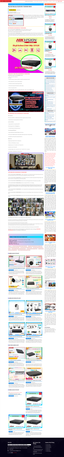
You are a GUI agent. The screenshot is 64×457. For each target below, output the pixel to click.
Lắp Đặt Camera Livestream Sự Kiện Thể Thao (50, 220)
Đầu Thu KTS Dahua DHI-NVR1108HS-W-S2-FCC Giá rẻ (17, 268)
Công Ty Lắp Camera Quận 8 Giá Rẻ (50, 243)
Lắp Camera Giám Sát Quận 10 (50, 288)
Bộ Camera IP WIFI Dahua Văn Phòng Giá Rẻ (15, 336)
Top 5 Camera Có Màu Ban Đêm (50, 81)
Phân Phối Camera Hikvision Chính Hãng (50, 312)
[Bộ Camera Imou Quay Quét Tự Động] (15, 392)
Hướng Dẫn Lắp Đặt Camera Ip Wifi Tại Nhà (50, 267)
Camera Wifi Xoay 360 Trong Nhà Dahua (50, 97)
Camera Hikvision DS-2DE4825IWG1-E (48, 51)
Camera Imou (48, 448)
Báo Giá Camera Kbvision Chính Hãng (14, 247)
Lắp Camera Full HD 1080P (49, 103)
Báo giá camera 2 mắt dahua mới (50, 86)
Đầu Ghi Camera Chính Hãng (13, 4)
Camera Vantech (48, 451)
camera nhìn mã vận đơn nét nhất (50, 79)
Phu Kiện (50, 1)
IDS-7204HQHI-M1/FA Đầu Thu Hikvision (15, 360)
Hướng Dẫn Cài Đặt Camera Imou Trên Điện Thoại (35, 246)
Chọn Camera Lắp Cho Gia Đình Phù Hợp (26, 247)
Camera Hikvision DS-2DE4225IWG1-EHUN (48, 68)
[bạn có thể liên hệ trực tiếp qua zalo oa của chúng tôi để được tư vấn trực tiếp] (8, 452)
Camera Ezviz (48, 449)
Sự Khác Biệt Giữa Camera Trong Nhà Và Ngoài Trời (50, 193)
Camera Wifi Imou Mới (48, 108)
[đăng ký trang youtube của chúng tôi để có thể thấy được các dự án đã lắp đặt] (12, 452)
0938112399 (60, 1)
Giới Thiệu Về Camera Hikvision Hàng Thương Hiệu (19, 246)
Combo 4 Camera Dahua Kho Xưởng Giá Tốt (33, 336)
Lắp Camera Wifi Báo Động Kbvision (49, 100)
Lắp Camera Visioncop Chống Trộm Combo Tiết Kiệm (49, 117)
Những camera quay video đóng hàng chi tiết (50, 83)
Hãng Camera (45, 1)
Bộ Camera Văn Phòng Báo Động (37, 454)
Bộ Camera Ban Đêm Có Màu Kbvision (49, 119)
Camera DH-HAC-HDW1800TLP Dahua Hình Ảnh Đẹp (34, 268)
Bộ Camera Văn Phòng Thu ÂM (37, 448)
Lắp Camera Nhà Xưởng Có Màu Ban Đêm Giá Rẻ (19, 248)
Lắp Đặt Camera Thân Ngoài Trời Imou (50, 107)
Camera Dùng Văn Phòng (29, 1)
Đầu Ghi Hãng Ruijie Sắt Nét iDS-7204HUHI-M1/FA (33, 360)
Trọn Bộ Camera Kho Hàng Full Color (32, 248)
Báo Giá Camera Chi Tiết (48, 89)
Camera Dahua (48, 444)
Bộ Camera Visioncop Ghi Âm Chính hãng (49, 113)
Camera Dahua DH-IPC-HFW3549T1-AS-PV (15, 288)
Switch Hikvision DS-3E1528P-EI (50, 15)
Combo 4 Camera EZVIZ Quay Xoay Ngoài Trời (33, 314)
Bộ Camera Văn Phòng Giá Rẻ (38, 449)
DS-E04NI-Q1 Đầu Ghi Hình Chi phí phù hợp (32, 288)
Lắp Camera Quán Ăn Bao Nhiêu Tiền (50, 168)
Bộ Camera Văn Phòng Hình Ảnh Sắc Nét (37, 451)
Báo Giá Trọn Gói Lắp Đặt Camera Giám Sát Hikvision (50, 136)
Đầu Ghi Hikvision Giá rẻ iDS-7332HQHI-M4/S (20, 6)
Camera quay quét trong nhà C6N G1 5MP (15, 314)
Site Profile (15, 452)
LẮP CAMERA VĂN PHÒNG (5, 1)
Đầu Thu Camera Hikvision (21, 4)
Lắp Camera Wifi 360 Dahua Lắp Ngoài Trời (50, 95)
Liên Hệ (54, 1)
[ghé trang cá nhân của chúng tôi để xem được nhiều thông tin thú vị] (10, 452)
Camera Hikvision (48, 447)
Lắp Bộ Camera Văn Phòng (38, 1)
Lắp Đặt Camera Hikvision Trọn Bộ (50, 121)
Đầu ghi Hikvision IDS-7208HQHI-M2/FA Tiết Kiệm (33, 380)
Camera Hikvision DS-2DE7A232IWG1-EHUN (48, 33)
